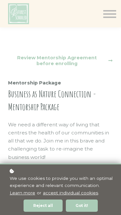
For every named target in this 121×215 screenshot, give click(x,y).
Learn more (22, 192)
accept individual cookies (70, 192)
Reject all (43, 205)
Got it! (82, 205)
